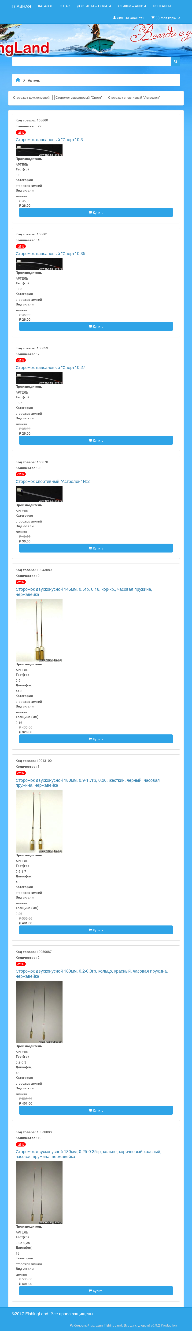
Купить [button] (97, 212)
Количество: (26, 126)
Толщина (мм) (27, 716)
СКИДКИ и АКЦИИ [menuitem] (132, 6)
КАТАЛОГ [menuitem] (45, 6)
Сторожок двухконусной (31, 97)
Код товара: (26, 120)
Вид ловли (25, 190)
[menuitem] (183, 3)
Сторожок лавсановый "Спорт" (78, 97)
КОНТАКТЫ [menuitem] (162, 6)
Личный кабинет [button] (129, 17)
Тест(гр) (22, 169)
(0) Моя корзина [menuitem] (167, 17)
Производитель (29, 158)
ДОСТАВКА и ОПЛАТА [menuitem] (94, 6)
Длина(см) (24, 685)
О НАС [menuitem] (65, 6)
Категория (24, 179)
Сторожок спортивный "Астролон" (134, 97)
